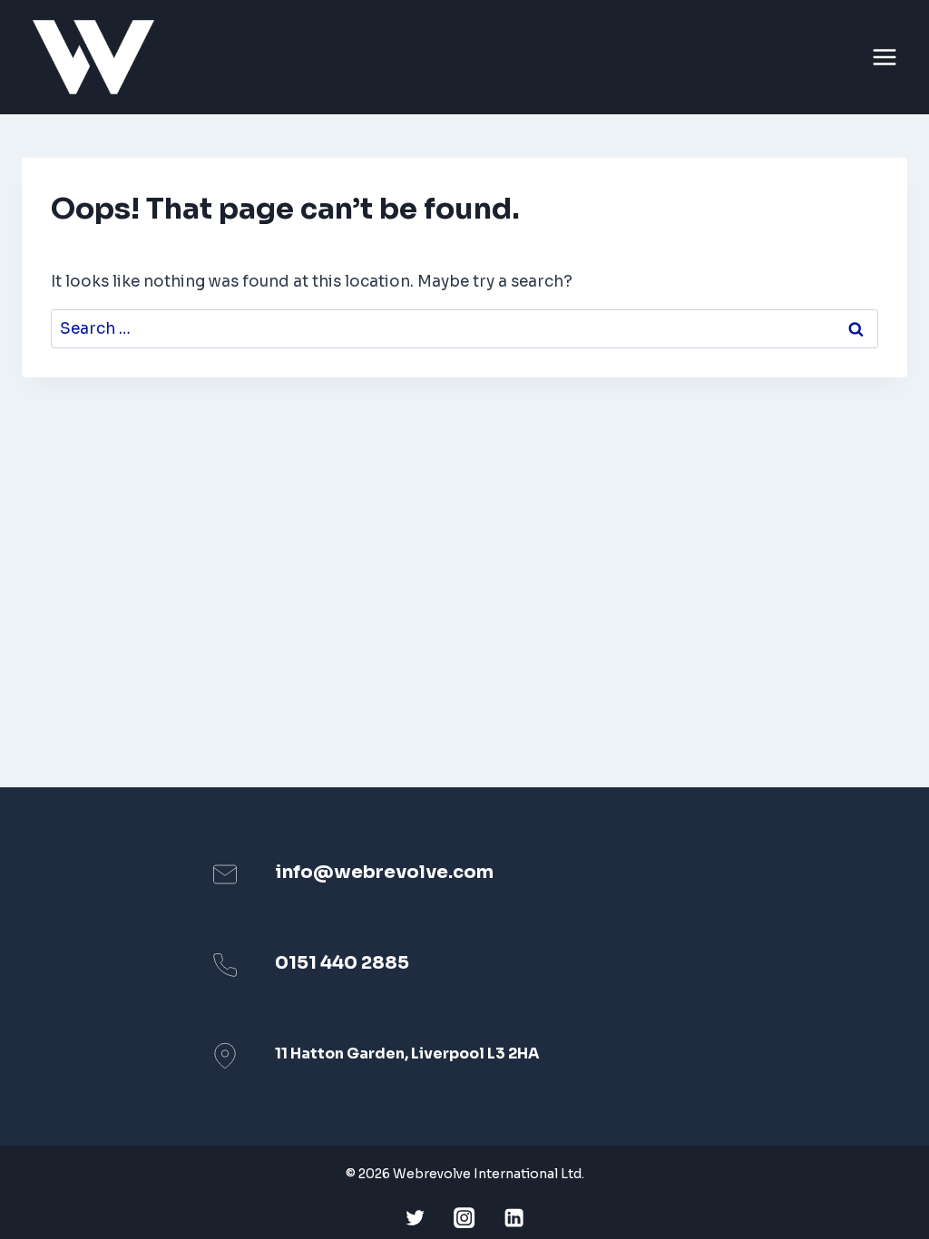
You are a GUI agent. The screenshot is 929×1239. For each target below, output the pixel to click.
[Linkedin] (514, 1217)
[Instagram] (465, 1217)
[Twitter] (415, 1217)
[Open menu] (887, 57)
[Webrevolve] (101, 57)
